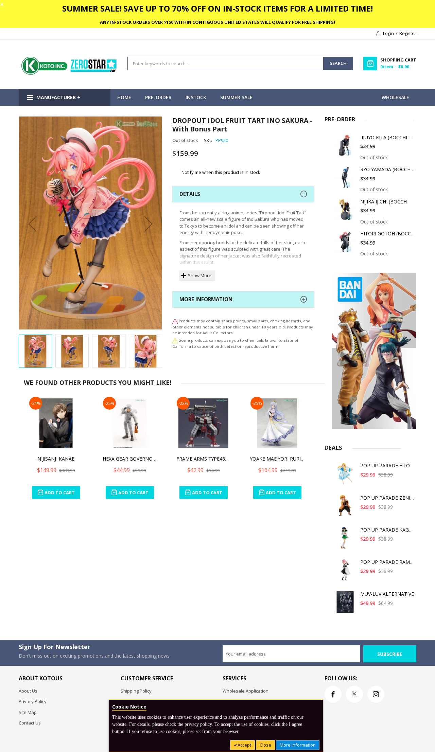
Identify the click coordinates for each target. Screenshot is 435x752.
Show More (199, 275)
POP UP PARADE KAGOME (390, 529)
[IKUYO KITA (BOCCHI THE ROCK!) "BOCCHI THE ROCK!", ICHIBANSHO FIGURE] (345, 148)
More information (298, 745)
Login (388, 33)
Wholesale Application (245, 691)
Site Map (28, 712)
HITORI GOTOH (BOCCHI (388, 233)
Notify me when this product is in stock (220, 172)
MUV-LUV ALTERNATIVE (387, 594)
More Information (205, 299)
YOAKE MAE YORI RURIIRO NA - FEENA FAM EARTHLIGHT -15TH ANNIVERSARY (277, 458)
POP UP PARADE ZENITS (388, 498)
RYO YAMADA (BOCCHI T (388, 169)
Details (189, 194)
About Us (28, 691)
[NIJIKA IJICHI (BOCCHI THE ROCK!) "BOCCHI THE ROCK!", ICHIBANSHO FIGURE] (345, 212)
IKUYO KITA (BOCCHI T (386, 137)
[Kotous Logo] (70, 73)
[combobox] (225, 63)
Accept (244, 745)
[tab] (243, 194)
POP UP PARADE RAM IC (388, 562)
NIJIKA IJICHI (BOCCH (383, 201)
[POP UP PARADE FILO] (345, 476)
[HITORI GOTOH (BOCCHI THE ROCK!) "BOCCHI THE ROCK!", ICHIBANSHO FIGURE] (345, 244)
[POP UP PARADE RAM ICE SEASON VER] (345, 572)
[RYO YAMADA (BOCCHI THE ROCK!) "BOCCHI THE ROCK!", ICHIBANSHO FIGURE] (345, 180)
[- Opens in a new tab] (175, 340)
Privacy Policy (33, 701)
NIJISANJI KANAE (55, 458)
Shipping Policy (136, 691)
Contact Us (30, 723)
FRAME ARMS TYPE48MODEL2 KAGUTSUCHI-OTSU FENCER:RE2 (203, 458)
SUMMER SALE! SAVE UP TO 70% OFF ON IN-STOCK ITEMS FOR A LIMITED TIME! (217, 8)
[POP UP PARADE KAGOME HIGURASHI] (345, 540)
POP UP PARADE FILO (385, 465)
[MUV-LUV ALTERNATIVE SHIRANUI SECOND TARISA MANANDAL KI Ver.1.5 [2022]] (345, 604)
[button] (32, 223)
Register (407, 33)
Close (265, 745)
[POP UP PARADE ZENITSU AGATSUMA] (345, 508)
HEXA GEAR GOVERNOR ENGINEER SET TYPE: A (130, 458)
